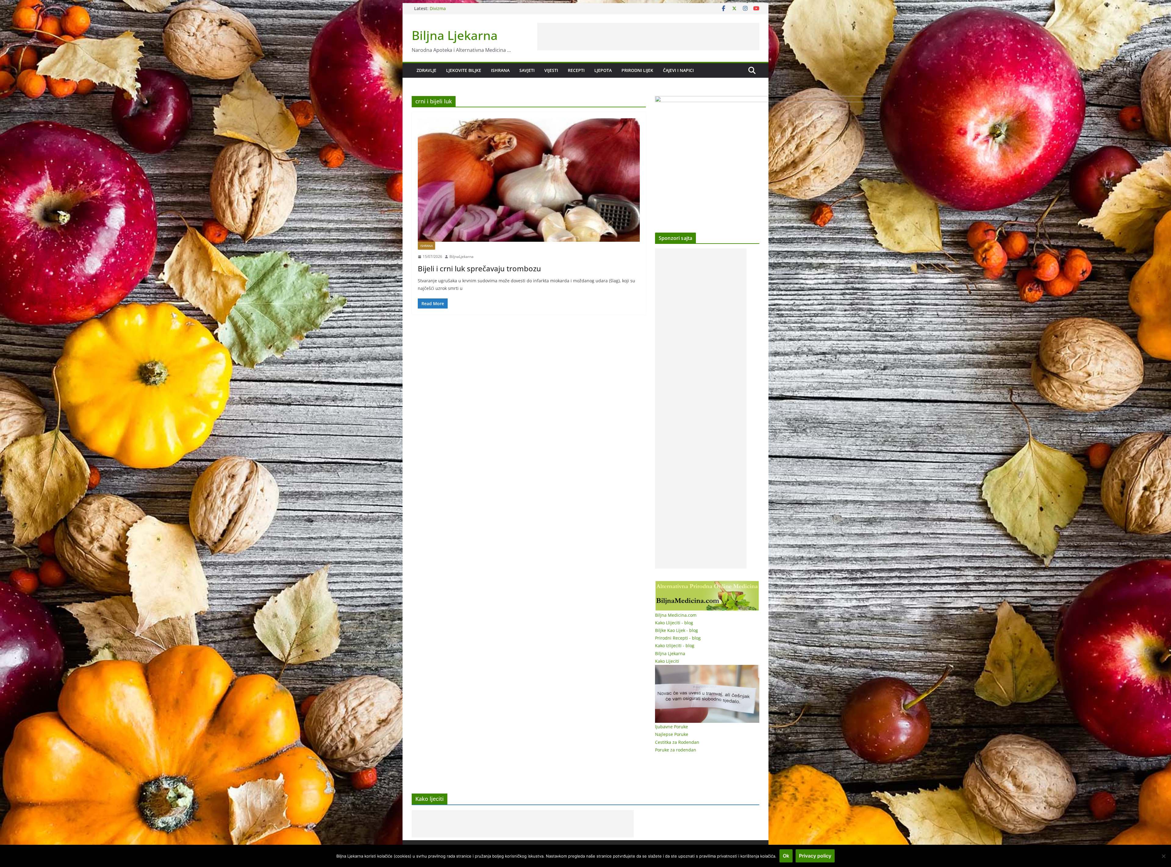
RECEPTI (576, 70)
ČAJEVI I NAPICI (678, 70)
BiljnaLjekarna (461, 256)
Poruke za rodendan (675, 750)
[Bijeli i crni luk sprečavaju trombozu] (529, 180)
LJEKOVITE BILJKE (463, 70)
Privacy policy (815, 856)
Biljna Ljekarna (455, 35)
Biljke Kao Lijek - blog (676, 630)
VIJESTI (551, 70)
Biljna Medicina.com (676, 615)
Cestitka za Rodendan (677, 742)
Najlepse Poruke (671, 734)
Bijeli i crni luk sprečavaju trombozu (479, 268)
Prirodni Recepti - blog (678, 638)
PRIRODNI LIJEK (637, 70)
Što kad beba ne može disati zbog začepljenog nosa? (483, 8)
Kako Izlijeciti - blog (674, 645)
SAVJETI (527, 70)
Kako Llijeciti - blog (674, 623)
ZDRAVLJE (426, 70)
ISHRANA (500, 70)
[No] (1163, 856)
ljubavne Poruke (671, 727)
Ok (786, 856)
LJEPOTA (603, 70)
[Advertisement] (648, 36)
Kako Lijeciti (667, 661)
